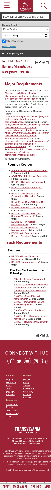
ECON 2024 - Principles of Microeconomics (24, 223)
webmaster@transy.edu (27, 458)
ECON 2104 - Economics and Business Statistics (25, 234)
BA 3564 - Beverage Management (30, 322)
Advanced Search (9, 47)
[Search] (46, 36)
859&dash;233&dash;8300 (31, 441)
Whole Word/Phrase (15, 41)
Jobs (8, 388)
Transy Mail (11, 410)
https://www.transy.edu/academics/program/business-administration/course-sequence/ (26, 152)
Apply (6, 486)
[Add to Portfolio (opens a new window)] (36, 62)
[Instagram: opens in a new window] (36, 361)
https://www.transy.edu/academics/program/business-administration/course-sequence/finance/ (27, 119)
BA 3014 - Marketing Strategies (26, 187)
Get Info (36, 486)
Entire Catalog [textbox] (10, 29)
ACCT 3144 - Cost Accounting (28, 279)
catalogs (11, 483)
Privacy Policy (26, 381)
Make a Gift (20, 486)
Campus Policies (27, 396)
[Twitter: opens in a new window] (19, 361)
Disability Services (10, 393)
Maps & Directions (11, 381)
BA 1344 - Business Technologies (27, 182)
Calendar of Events (12, 406)
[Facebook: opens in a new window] (10, 361)
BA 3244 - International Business (30, 290)
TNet (8, 416)
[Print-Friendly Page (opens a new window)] (43, 62)
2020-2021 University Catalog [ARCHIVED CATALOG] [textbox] (26, 17)
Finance (9, 93)
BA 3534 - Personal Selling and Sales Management (29, 303)
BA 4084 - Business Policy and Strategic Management (26, 214)
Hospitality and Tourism (24, 93)
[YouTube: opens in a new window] (27, 361)
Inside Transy (12, 413)
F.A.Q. (9, 385)
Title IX (26, 385)
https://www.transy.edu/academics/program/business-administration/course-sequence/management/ (27, 136)
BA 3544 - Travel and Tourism (28, 310)
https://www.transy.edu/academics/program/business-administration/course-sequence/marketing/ (27, 144)
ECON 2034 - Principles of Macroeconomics (24, 229)
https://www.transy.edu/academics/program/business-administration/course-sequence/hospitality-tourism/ (27, 127)
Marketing (24, 96)
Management (11, 96)
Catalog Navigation (14, 53)
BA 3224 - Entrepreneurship (25, 262)
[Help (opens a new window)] (47, 62)
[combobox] (25, 16)
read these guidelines (37, 464)
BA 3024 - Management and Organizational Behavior (25, 194)
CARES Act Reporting (29, 390)
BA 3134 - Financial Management (27, 207)
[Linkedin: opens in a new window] (44, 361)
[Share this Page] (40, 62)
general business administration (22, 98)
